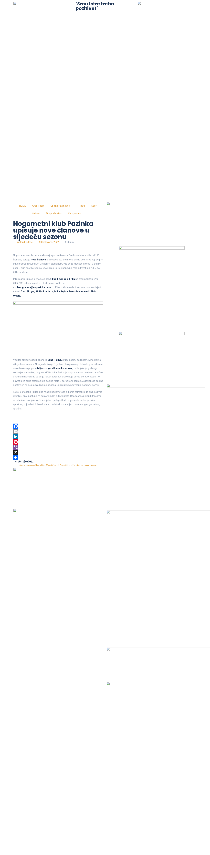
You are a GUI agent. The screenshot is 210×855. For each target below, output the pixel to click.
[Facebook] (58, 426)
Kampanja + (74, 213)
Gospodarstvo (54, 213)
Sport (94, 205)
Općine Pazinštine (60, 205)
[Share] (58, 457)
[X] (58, 452)
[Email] (58, 431)
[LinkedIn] (58, 436)
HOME (22, 205)
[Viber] (58, 447)
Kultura (36, 213)
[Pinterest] (58, 442)
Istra (82, 205)
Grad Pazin (38, 205)
